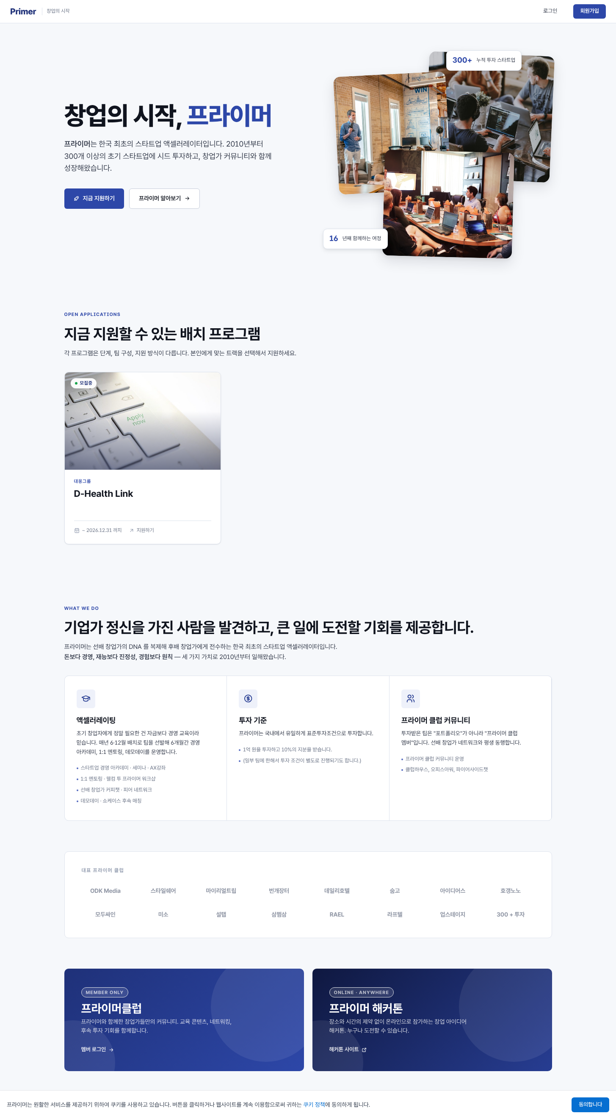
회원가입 (589, 11)
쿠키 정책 (314, 1105)
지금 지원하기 (99, 198)
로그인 (550, 11)
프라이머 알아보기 (160, 198)
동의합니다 (590, 1104)
